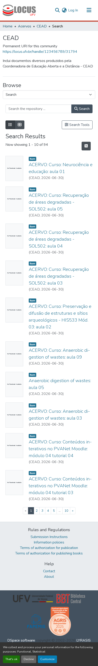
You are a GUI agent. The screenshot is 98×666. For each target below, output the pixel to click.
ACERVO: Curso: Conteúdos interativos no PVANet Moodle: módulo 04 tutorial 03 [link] (60, 486)
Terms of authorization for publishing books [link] (49, 553)
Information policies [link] (49, 542)
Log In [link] (73, 10)
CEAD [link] (42, 26)
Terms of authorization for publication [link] (49, 547)
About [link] (49, 576)
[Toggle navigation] (89, 10)
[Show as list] (10, 124)
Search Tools (79, 124)
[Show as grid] (19, 124)
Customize (47, 659)
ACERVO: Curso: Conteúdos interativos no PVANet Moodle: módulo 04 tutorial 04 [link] (60, 449)
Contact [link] (49, 571)
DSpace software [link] (21, 640)
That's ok (11, 659)
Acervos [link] (24, 26)
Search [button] (84, 108)
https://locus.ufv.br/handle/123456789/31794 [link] (40, 51)
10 (66, 511)
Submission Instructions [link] (49, 536)
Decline (29, 659)
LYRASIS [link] (83, 640)
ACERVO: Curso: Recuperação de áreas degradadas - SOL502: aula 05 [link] (59, 202)
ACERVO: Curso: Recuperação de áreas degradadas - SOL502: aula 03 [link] (59, 276)
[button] (19, 10)
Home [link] (8, 26)
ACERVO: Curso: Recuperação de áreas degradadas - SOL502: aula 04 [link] (59, 239)
